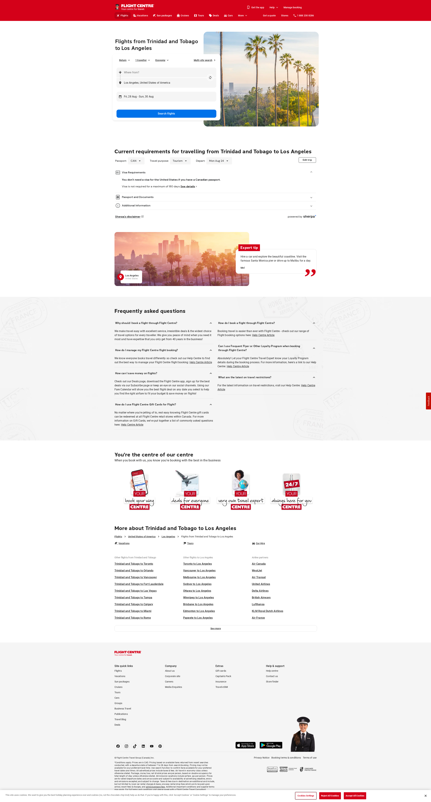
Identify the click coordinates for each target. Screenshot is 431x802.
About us (170, 670)
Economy (160, 60)
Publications (121, 714)
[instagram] (126, 746)
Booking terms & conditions (286, 757)
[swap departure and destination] (210, 77)
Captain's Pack (223, 676)
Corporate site (172, 676)
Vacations (142, 15)
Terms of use (310, 757)
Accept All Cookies (355, 795)
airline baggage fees (155, 787)
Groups (118, 703)
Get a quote (269, 15)
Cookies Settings (305, 795)
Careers (169, 681)
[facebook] (118, 746)
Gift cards (221, 670)
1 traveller (141, 60)
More (241, 15)
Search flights (166, 113)
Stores (284, 15)
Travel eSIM (222, 687)
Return (123, 60)
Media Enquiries (173, 687)
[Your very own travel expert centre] (241, 490)
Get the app (257, 7)
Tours (201, 15)
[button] (215, 628)
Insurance (221, 681)
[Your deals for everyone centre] (190, 490)
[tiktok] (134, 746)
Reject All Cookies (330, 795)
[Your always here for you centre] (292, 490)
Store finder (272, 681)
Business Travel (122, 708)
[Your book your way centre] (139, 490)
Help (272, 7)
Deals (216, 15)
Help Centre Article (201, 362)
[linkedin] (143, 746)
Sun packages (164, 15)
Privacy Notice (261, 757)
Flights (124, 15)
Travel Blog (120, 719)
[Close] (425, 795)
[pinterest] (160, 746)
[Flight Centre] (127, 653)
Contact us (272, 676)
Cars (230, 15)
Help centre (272, 670)
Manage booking (293, 7)
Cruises (185, 15)
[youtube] (151, 746)
